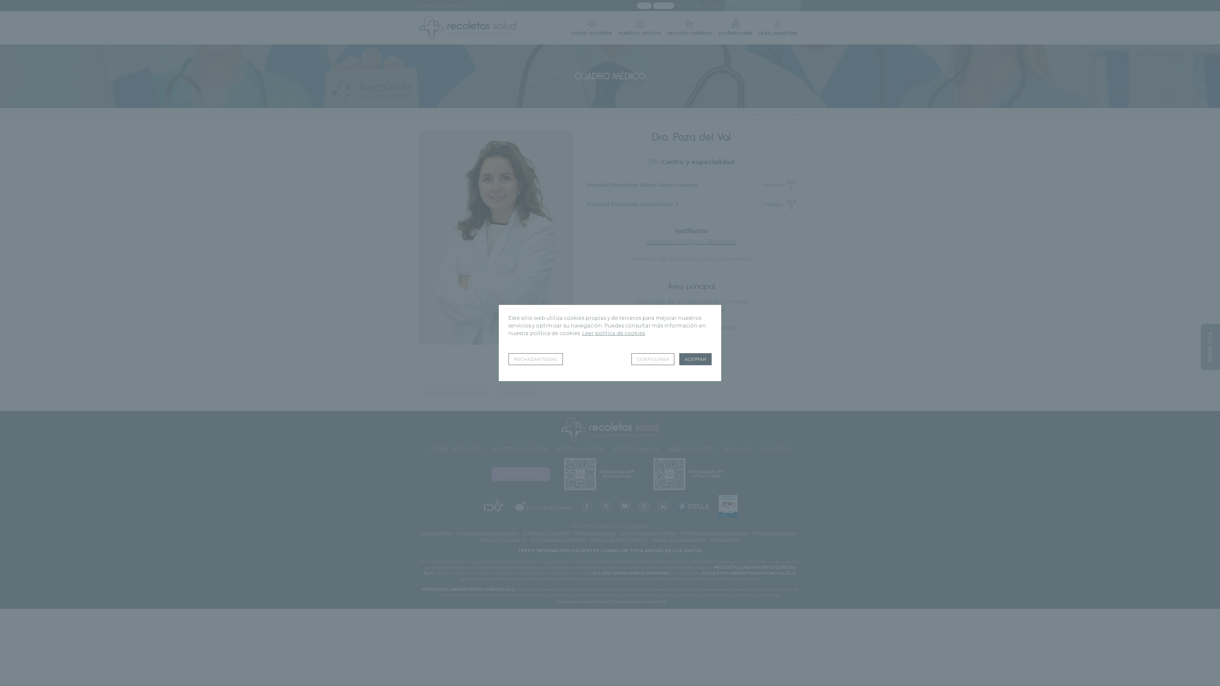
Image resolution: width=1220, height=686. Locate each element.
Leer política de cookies (613, 333)
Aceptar (695, 359)
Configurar (653, 359)
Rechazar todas (536, 359)
